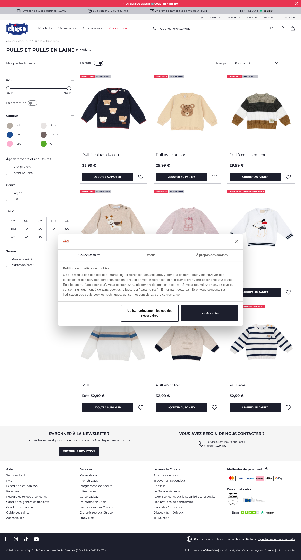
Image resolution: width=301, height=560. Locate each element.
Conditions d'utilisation (22, 507)
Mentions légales (230, 550)
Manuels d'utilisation (168, 507)
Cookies (270, 550)
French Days (89, 480)
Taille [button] (10, 211)
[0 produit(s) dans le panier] (291, 32)
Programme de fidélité (96, 486)
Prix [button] (9, 80)
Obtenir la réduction (79, 451)
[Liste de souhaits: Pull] (288, 292)
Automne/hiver (23, 265)
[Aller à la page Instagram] (15, 539)
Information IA (286, 550)
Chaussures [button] (92, 28)
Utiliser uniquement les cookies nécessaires (149, 313)
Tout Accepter (209, 313)
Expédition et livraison (22, 486)
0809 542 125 (216, 446)
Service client (15, 475)
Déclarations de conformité (173, 502)
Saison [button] (11, 251)
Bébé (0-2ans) (22, 167)
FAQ (9, 480)
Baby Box (87, 518)
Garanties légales (252, 550)
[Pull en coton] (187, 342)
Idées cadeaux (90, 491)
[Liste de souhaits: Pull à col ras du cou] (141, 177)
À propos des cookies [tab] (212, 255)
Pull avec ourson (171, 154)
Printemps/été (22, 259)
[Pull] (261, 227)
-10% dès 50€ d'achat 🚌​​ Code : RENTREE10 (150, 3)
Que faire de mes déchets (276, 539)
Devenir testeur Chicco (96, 512)
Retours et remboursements (26, 496)
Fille (15, 199)
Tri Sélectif (161, 518)
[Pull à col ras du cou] (113, 112)
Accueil (10, 40)
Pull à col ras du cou (100, 154)
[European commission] (254, 499)
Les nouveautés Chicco (96, 507)
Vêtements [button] (67, 28)
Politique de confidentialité (201, 550)
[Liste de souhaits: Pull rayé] (288, 407)
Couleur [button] (12, 116)
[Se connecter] (283, 28)
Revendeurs (233, 17)
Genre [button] (10, 185)
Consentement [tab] (89, 255)
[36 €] (69, 88)
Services (269, 17)
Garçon (17, 193)
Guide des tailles (17, 512)
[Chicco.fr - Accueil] (17, 29)
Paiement (13, 491)
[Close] (296, 3)
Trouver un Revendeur (169, 480)
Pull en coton (168, 385)
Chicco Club (287, 17)
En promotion (16, 103)
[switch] (98, 63)
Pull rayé (238, 385)
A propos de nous (209, 17)
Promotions (88, 475)
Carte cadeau (89, 496)
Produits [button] (45, 28)
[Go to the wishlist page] (272, 28)
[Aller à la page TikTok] (26, 539)
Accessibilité (15, 518)
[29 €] (8, 88)
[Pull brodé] (187, 227)
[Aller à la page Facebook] (5, 539)
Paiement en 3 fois (93, 502)
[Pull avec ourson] (187, 112)
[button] (42, 63)
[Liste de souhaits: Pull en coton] (214, 407)
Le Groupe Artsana (167, 491)
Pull (233, 270)
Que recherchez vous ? (176, 28)
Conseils (252, 17)
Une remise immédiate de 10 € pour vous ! (181, 10)
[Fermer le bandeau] (236, 241)
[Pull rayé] (261, 342)
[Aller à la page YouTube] (36, 539)
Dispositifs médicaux (168, 512)
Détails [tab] (151, 255)
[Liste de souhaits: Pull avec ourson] (214, 177)
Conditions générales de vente (27, 502)
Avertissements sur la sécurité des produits (184, 496)
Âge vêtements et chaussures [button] (28, 159)
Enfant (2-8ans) (23, 173)
